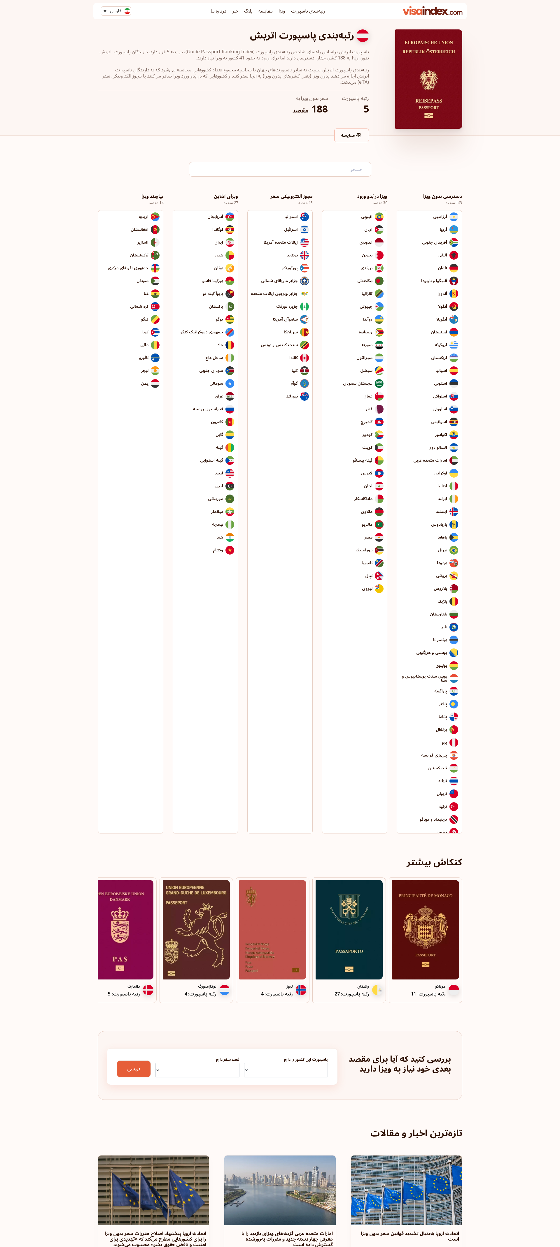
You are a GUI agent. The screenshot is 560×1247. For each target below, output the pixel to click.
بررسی (133, 1069)
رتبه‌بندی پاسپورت (308, 11)
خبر (235, 11)
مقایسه (265, 11)
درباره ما (218, 11)
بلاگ (248, 11)
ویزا (282, 11)
